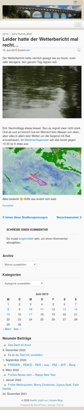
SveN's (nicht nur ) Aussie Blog (46, 400)
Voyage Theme (55, 404)
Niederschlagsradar (37, 140)
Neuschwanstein (68, 217)
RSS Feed (80, 2)
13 (64, 309)
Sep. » (17, 329)
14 (75, 309)
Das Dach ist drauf (19, 345)
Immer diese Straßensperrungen (26, 217)
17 (30, 314)
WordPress (40, 404)
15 (8, 314)
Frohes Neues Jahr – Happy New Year (32, 375)
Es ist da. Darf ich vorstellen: (25, 355)
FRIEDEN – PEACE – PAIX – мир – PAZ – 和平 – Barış (41, 365)
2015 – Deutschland (17, 34)
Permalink (8, 205)
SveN (27, 50)
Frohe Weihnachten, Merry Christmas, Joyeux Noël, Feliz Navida (41, 386)
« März (7, 329)
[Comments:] (79, 50)
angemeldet (26, 238)
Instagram (75, 2)
